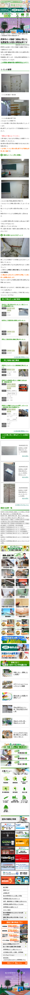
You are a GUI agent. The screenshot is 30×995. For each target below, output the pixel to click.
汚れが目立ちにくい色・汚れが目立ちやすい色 (21, 709)
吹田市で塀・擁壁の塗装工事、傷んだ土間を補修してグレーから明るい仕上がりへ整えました (15, 516)
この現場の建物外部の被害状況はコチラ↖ (15, 62)
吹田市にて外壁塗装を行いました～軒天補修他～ (14, 531)
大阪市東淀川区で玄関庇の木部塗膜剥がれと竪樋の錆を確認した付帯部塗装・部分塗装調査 (15, 524)
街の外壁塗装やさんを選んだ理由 (12, 895)
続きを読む (25, 456)
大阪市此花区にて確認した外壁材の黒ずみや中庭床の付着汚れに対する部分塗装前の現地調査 (15, 520)
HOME (3, 33)
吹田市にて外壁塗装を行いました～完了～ (12, 527)
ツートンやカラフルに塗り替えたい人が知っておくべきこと (21, 735)
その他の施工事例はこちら (21, 357)
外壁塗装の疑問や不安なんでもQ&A (13, 904)
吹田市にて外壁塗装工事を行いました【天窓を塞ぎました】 (15, 538)
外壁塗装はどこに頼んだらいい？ (12, 949)
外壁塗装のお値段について (10, 907)
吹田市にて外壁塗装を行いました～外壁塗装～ (14, 529)
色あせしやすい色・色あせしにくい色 (20, 722)
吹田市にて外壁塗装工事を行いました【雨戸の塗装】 (14, 534)
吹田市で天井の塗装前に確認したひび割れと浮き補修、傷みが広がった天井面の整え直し (15, 512)
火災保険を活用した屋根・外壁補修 (13, 952)
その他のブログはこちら (22, 505)
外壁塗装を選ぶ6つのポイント (11, 898)
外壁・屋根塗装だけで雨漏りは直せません (15, 901)
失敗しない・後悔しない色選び (21, 673)
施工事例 (5, 887)
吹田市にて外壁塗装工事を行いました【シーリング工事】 (15, 542)
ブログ (8, 33)
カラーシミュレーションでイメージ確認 (21, 685)
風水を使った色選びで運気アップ (21, 697)
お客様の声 (6, 893)
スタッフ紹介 (7, 910)
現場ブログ (6, 890)
